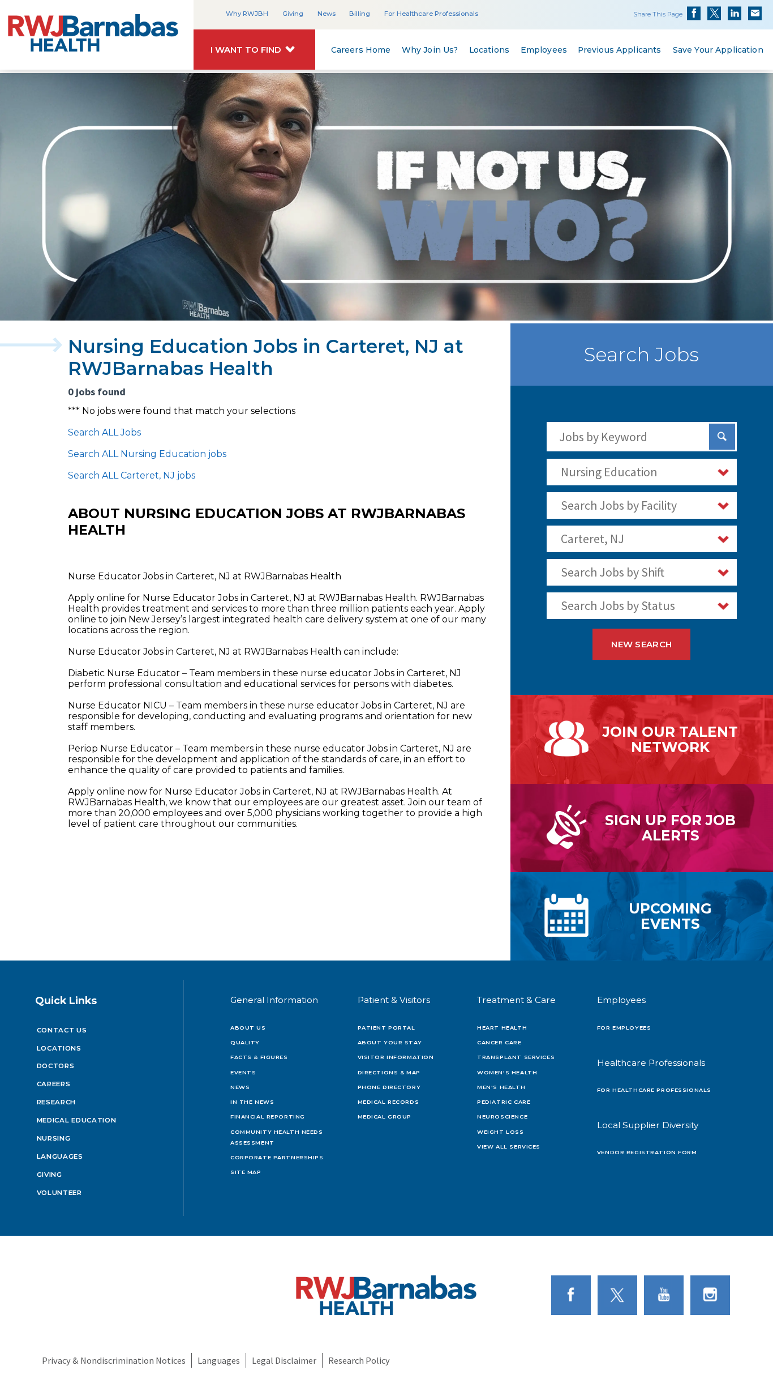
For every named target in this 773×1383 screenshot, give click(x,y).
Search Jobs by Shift (612, 572)
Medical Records (388, 1102)
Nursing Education (609, 472)
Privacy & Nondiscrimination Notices (114, 1360)
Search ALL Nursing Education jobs (147, 454)
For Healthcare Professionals (431, 14)
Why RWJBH (247, 14)
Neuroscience (502, 1116)
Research (56, 1102)
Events (243, 1072)
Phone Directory (389, 1087)
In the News (252, 1102)
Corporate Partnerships (277, 1157)
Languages (60, 1156)
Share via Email (755, 13)
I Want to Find (246, 50)
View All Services (508, 1146)
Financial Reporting (267, 1116)
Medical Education (77, 1120)
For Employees (624, 1028)
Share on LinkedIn (734, 13)
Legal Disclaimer (284, 1360)
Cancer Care (499, 1042)
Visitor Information (396, 1057)
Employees (543, 50)
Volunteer (59, 1193)
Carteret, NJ (592, 539)
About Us (248, 1028)
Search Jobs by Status (618, 605)
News (326, 14)
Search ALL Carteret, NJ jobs (131, 475)
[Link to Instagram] (712, 1294)
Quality (245, 1042)
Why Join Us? (429, 50)
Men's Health (501, 1087)
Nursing (54, 1138)
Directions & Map (389, 1072)
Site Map (245, 1172)
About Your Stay (390, 1042)
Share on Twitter (714, 13)
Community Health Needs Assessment (276, 1137)
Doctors (56, 1066)
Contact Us (62, 1030)
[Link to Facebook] (573, 1294)
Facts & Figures (259, 1057)
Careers (54, 1084)
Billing (359, 14)
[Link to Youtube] (666, 1294)
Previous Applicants (620, 50)
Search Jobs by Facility (619, 505)
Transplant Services (516, 1057)
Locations (489, 50)
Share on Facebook (694, 13)
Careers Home (360, 50)
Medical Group (384, 1116)
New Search (641, 644)
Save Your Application (717, 50)
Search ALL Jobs (104, 432)
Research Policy (359, 1360)
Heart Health (502, 1028)
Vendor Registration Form (647, 1152)
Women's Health (507, 1072)
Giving (292, 14)
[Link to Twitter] (620, 1294)
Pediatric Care (503, 1102)
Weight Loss (500, 1132)
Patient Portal (386, 1028)
